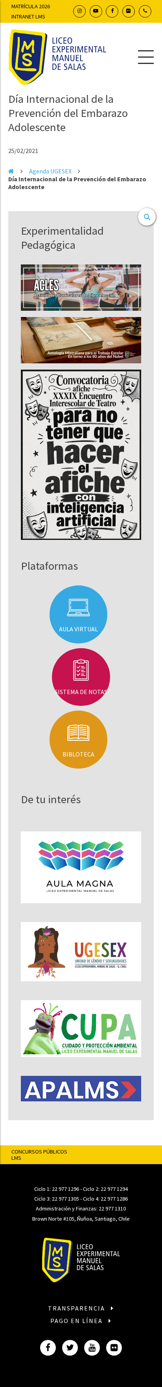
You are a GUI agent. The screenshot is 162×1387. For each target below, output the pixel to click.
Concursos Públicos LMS (39, 1154)
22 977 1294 (114, 1188)
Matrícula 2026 (30, 6)
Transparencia (77, 1308)
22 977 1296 (65, 1188)
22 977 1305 (65, 1198)
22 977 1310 (112, 1208)
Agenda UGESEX (50, 171)
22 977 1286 (114, 1198)
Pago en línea (77, 1321)
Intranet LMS (28, 16)
